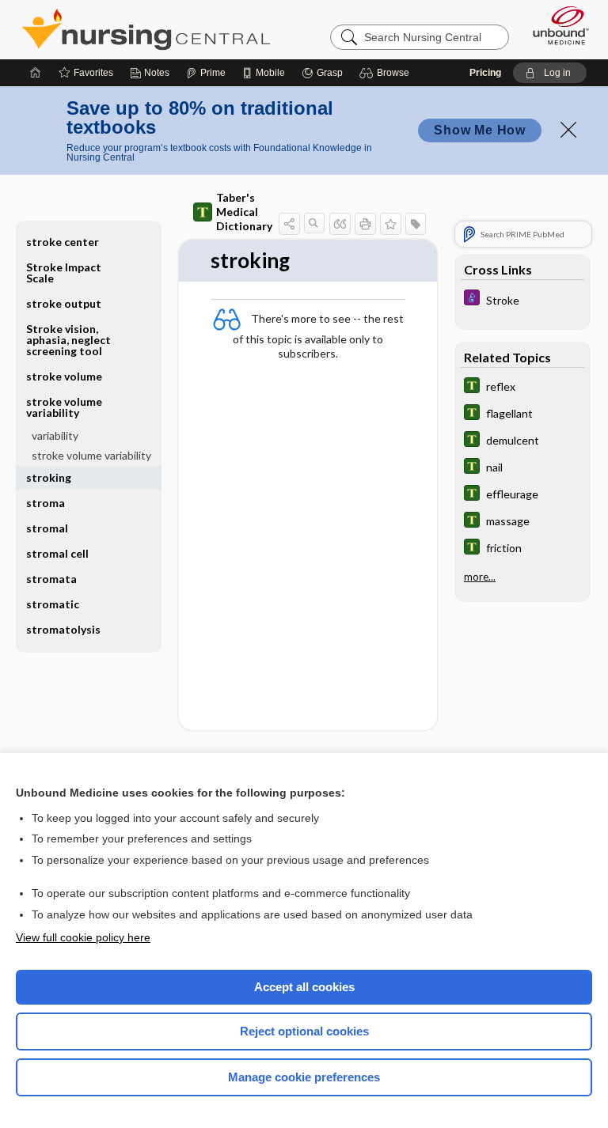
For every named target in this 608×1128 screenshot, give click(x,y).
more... (480, 576)
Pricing (485, 72)
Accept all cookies (304, 987)
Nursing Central (146, 29)
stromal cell (57, 553)
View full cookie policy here (83, 937)
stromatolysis (63, 629)
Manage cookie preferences (304, 1077)
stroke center (62, 241)
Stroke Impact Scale (63, 272)
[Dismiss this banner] (568, 130)
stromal (47, 528)
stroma (45, 502)
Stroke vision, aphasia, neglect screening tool (68, 340)
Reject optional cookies (304, 1031)
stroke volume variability (91, 455)
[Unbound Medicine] (556, 25)
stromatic (52, 604)
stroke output (63, 303)
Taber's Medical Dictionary (244, 212)
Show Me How (480, 130)
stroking (48, 477)
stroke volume (64, 376)
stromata (51, 578)
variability (55, 435)
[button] (386, 72)
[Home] (35, 72)
